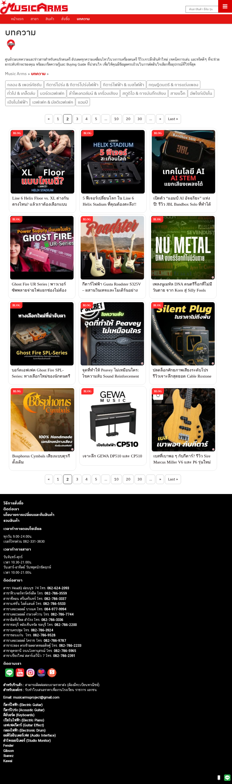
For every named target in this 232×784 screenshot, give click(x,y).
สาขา (35, 19)
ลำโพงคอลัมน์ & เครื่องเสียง (93, 93)
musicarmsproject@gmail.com (35, 697)
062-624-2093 (58, 588)
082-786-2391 (64, 656)
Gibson (8, 751)
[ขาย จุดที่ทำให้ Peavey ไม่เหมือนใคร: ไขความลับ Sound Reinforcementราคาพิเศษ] (112, 333)
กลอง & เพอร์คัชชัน (24, 84)
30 (140, 118)
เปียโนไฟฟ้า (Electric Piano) (23, 720)
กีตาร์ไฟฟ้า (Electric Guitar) (23, 705)
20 (128, 118)
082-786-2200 (66, 625)
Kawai (7, 761)
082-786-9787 (55, 640)
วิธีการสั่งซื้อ (13, 503)
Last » (173, 118)
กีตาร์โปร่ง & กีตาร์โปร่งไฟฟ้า (72, 84)
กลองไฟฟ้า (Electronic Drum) (24, 730)
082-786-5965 (65, 651)
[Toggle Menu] (225, 6)
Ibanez (8, 756)
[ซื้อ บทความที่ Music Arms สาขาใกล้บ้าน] (11, 45)
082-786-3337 (55, 599)
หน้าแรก (17, 19)
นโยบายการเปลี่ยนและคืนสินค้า (28, 514)
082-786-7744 (62, 614)
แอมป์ (83, 102)
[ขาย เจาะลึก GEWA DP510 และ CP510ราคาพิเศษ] (113, 419)
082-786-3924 (42, 630)
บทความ (83, 19)
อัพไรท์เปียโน (201, 93)
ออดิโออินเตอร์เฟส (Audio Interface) (29, 735)
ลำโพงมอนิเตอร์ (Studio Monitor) (27, 740)
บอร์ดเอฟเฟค (52, 93)
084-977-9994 (55, 609)
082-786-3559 (56, 593)
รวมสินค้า (11, 520)
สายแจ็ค (177, 93)
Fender (8, 745)
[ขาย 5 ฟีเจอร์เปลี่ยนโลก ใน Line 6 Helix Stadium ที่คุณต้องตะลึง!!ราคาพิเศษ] (113, 161)
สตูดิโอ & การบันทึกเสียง (144, 93)
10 (116, 118)
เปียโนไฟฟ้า (17, 102)
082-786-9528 (44, 635)
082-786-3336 (52, 620)
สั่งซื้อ (65, 19)
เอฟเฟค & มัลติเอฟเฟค (52, 102)
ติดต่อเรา (11, 508)
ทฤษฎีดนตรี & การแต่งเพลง (173, 84)
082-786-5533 (54, 604)
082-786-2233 (70, 645)
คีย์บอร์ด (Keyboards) (18, 715)
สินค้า (50, 19)
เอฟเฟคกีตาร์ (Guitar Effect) (23, 725)
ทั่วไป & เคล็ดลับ (21, 93)
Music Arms (16, 73)
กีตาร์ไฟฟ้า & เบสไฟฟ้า (123, 84)
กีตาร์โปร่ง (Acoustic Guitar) (23, 710)
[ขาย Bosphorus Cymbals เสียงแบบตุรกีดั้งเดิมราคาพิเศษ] (42, 419)
